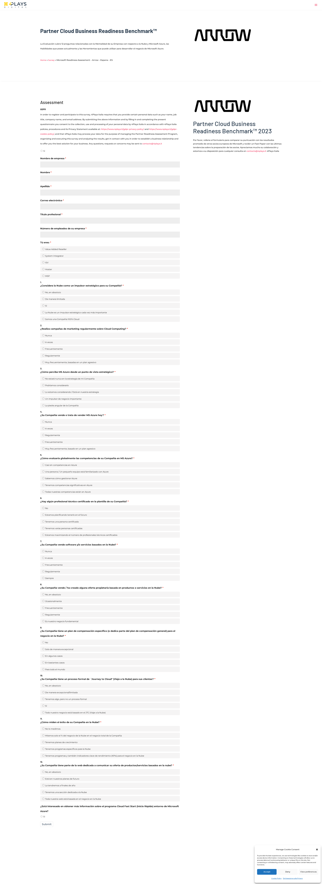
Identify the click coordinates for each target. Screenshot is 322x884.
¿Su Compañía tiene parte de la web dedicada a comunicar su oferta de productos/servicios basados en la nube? (106, 765)
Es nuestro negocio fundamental (61, 621)
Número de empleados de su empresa (62, 228)
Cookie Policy (276, 878)
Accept (267, 872)
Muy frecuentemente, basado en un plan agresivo (70, 449)
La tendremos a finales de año (60, 785)
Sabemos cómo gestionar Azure (61, 478)
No (46, 508)
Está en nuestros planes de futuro (62, 779)
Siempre (49, 578)
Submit (46, 824)
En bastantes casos (55, 662)
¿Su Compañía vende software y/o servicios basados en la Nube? (78, 544)
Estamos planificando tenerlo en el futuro (66, 515)
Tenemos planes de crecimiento (61, 742)
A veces (49, 342)
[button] (317, 849)
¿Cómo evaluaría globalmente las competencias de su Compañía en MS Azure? (86, 458)
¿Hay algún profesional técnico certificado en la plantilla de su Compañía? (83, 501)
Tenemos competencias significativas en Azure (68, 485)
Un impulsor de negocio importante (63, 399)
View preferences (308, 872)
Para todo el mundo (55, 669)
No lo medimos (53, 729)
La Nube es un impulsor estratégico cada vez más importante (76, 312)
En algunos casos (54, 656)
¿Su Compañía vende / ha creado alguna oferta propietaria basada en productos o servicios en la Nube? (101, 587)
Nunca (48, 335)
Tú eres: (44, 242)
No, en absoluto (53, 292)
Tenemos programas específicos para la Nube (68, 749)
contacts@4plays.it (152, 143)
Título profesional (50, 214)
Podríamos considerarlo (57, 385)
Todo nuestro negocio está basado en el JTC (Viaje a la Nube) (75, 712)
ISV (46, 262)
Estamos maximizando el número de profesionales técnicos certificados (81, 535)
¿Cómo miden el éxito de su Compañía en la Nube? (70, 722)
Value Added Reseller (56, 249)
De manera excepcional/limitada (61, 692)
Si (44, 151)
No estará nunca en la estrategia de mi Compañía (69, 379)
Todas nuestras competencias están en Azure (68, 492)
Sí (46, 306)
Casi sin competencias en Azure (61, 465)
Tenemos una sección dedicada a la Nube (66, 792)
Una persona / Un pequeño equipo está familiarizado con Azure (77, 472)
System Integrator (54, 256)
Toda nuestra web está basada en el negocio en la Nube (73, 799)
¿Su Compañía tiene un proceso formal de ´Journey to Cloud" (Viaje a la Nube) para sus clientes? (97, 679)
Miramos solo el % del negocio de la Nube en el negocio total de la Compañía (83, 735)
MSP (47, 276)
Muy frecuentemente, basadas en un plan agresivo (70, 362)
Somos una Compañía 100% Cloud (62, 319)
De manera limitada (55, 299)
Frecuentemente (54, 349)
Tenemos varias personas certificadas (63, 528)
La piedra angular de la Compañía (61, 405)
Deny (287, 872)
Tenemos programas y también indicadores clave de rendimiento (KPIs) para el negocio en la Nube (94, 756)
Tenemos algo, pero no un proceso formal (66, 699)
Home (43, 60)
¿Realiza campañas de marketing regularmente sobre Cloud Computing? (83, 328)
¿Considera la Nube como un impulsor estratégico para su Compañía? (81, 285)
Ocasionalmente (53, 601)
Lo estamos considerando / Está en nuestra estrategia (72, 392)
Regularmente (52, 356)
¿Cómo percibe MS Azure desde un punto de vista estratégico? (77, 372)
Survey (51, 60)
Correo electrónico (51, 200)
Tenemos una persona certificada (62, 522)
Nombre (45, 172)
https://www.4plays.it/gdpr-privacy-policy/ (122, 129)
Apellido (45, 186)
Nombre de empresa (52, 158)
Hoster (48, 269)
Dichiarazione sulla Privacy (293, 878)
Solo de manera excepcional (59, 649)
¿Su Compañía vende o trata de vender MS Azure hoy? (72, 415)
